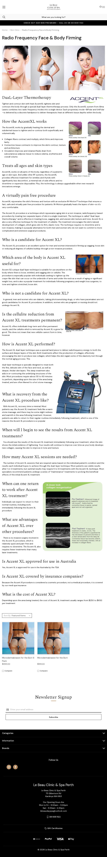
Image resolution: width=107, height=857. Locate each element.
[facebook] (15, 767)
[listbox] (21, 615)
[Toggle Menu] (4, 7)
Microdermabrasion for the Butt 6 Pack (18, 659)
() (103, 7)
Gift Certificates (55, 828)
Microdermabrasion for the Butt (52, 657)
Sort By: (7, 615)
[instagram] (9, 767)
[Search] (2, 17)
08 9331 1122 (55, 817)
